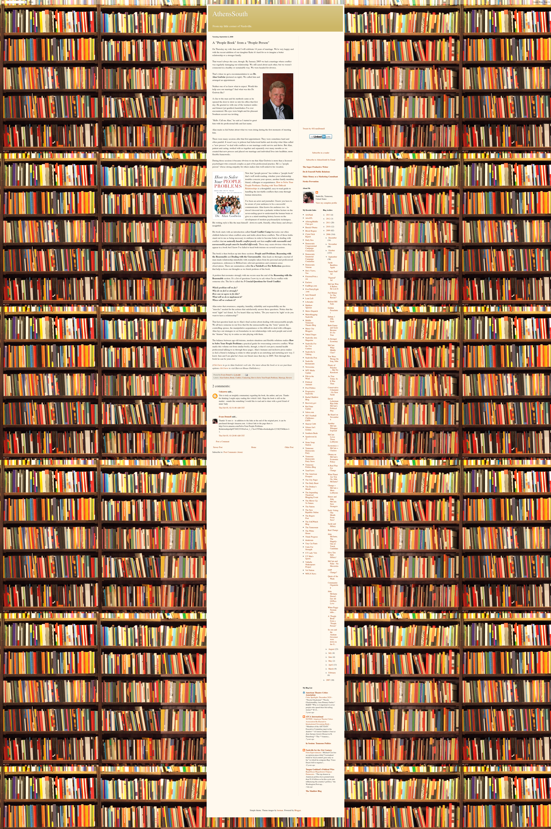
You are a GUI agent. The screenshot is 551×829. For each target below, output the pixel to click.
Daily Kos (309, 240)
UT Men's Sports (309, 557)
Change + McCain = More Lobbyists (333, 489)
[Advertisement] (314, 79)
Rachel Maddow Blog (311, 398)
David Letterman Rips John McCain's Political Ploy (333, 404)
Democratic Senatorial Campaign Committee (310, 258)
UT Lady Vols (311, 552)
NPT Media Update (310, 371)
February (332, 672)
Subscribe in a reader (320, 152)
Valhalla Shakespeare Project (310, 564)
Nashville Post (311, 357)
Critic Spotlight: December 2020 (319, 697)
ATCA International (314, 716)
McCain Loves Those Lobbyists (333, 438)
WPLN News (310, 573)
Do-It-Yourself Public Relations (316, 171)
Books (232, 377)
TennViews (309, 470)
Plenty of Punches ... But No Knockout (333, 369)
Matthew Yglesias (308, 306)
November (332, 244)
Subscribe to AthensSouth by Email (320, 159)
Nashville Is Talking (310, 353)
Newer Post (217, 447)
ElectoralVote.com (311, 277)
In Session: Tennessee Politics (318, 743)
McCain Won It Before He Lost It (333, 286)
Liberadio (309, 301)
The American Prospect (311, 475)
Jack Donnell (310, 295)
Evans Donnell (225, 416)
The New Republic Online (312, 511)
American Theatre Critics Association (317, 693)
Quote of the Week (333, 577)
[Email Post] (246, 375)
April (330, 664)
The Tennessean (311, 527)
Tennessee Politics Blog (310, 466)
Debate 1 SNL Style (331, 319)
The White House (309, 532)
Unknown (223, 391)
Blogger (297, 810)
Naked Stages (310, 334)
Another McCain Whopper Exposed (332, 427)
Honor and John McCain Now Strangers (333, 501)
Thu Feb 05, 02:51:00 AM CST (232, 407)
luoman (280, 810)
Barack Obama (311, 227)
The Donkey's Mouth (311, 487)
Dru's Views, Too (310, 271)
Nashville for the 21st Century (319, 750)
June (330, 657)
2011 (328, 222)
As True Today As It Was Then (333, 380)
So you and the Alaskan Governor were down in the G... (333, 637)
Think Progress (311, 536)
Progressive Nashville (310, 392)
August (331, 649)
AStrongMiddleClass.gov (311, 222)
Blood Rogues (311, 230)
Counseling (246, 377)
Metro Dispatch (311, 311)
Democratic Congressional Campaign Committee (311, 247)
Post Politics (310, 387)
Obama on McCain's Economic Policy (333, 458)
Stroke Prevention (311, 181)
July (330, 653)
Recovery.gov (310, 403)
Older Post (289, 447)
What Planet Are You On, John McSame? (333, 478)
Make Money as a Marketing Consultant (320, 176)
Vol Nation (309, 570)
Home (253, 447)
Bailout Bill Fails (332, 302)
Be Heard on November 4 (333, 417)
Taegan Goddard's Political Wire (320, 769)
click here (224, 368)
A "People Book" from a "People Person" (332, 621)
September (332, 256)
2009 (328, 230)
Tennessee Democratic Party (310, 450)
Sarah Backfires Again (332, 265)
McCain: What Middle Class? (332, 349)
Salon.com (309, 412)
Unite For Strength (309, 548)
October (331, 250)
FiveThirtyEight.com (312, 290)
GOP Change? (332, 571)
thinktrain (309, 540)
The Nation (310, 506)
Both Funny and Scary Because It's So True (333, 330)
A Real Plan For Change (333, 468)
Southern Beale (311, 433)
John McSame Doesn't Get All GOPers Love (332, 597)
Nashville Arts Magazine (311, 339)
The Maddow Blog (314, 791)
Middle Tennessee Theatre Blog (310, 323)
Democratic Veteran (310, 266)
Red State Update (309, 407)
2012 (328, 218)
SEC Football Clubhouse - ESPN (310, 418)
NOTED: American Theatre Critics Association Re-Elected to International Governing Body (319, 721)
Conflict (238, 377)
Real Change (333, 530)
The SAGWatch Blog (311, 522)
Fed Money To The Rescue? (332, 295)
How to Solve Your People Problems (264, 377)
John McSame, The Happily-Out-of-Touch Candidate (333, 541)
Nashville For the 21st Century (310, 346)
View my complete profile (326, 202)
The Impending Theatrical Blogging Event (311, 495)
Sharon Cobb (310, 423)
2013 (328, 214)
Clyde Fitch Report (310, 235)
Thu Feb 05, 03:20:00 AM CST (232, 435)
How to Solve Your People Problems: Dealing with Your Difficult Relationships (269, 185)
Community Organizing (333, 585)
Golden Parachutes (333, 310)
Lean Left (309, 298)
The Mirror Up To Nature (311, 501)
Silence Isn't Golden (310, 428)
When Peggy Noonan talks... (333, 610)
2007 (328, 680)
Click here (217, 364)
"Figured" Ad (332, 278)
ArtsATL (309, 218)
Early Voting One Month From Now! (333, 515)
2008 (328, 234)
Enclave (308, 282)
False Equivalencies (314, 752)
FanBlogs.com (311, 285)
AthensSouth (230, 13)
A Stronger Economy (333, 340)
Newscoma (309, 367)
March (331, 668)
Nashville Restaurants (310, 362)
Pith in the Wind (309, 377)
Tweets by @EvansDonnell (314, 128)
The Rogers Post (310, 517)
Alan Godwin (224, 377)
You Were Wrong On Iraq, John (333, 359)
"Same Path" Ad (333, 272)
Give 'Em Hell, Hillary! (332, 555)
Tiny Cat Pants (311, 543)
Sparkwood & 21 (311, 437)
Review (289, 377)
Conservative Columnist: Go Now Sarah (333, 391)
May (330, 660)
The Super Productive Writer (315, 166)
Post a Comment (222, 441)
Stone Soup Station (310, 443)
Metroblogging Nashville (311, 315)
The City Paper (311, 479)
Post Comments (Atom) (233, 452)
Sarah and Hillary (332, 525)
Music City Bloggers (309, 329)
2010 (328, 226)
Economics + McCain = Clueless (333, 448)
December (332, 237)
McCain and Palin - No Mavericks (333, 563)
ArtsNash (309, 214)
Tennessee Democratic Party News (310, 459)
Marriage (282, 377)
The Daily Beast (311, 483)
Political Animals (308, 383)
